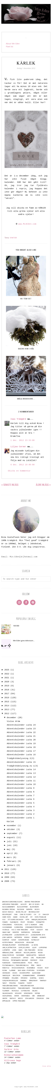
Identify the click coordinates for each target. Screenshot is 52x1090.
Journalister (7, 935)
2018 (6, 690)
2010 (6, 873)
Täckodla (15, 991)
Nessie (40, 952)
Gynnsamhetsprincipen (33, 927)
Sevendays (6, 973)
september (12, 833)
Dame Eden (6, 917)
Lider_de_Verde (24, 947)
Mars (20, 950)
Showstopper (24, 973)
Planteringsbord (19, 963)
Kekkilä (26, 937)
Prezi (36, 963)
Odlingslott (16, 957)
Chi (35, 914)
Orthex (25, 957)
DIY (31, 917)
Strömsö (24, 978)
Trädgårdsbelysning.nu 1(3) (22, 766)
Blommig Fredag (8, 909)
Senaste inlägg (10, 484)
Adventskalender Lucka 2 (20, 814)
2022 (6, 674)
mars (9, 857)
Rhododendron (18, 968)
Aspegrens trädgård (10, 904)
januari (11, 865)
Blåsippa (29, 909)
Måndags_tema (7, 952)
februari (11, 861)
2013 (6, 710)
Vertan (37, 993)
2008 (6, 881)
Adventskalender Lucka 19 (21, 744)
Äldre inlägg (42, 484)
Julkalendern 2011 (22, 935)
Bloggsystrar (22, 907)
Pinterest (33, 960)
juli (9, 841)
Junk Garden (7, 937)
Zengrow (40, 998)
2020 (6, 682)
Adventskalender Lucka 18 (21, 747)
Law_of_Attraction (9, 947)
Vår (33, 996)
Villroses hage (12, 1060)
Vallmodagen (7, 993)
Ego (3, 919)
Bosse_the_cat (21, 912)
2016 (6, 698)
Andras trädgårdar (32, 902)
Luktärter (6, 950)
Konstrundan (23, 940)
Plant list (9, 46)
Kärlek (10, 822)
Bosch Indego (7, 912)
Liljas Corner (18, 447)
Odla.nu (5, 957)
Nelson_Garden (30, 952)
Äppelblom (6, 1001)
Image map (6, 932)
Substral (33, 978)
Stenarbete (41, 975)
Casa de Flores (25, 914)
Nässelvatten (31, 955)
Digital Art (24, 917)
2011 (6, 869)
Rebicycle (5, 968)
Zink (47, 998)
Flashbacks (14, 922)
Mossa (40, 950)
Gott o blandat (31, 924)
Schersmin (41, 970)
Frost (23, 922)
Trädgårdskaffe (24, 988)
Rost (47, 968)
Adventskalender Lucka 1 (20, 818)
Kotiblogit (35, 940)
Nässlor (42, 955)
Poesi (30, 963)
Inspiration (25, 932)
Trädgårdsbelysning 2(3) (20, 758)
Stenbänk (5, 978)
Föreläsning (7, 924)
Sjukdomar (36, 973)
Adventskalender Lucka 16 (21, 755)
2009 (6, 877)
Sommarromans (29, 975)
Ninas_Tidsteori (8, 955)
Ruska (4, 970)
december (11, 718)
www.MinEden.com (27, 224)
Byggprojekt (7, 914)
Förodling (18, 924)
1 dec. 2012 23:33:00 (23, 440)
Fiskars (5, 922)
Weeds (20, 998)
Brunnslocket (34, 912)
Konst (13, 940)
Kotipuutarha (7, 942)
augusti (11, 837)
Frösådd (30, 922)
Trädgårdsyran (38, 988)
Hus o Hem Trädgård (19, 930)
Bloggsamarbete (8, 907)
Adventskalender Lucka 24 (21, 725)
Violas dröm (13, 721)
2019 (6, 686)
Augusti (24, 904)
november (11, 826)
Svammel (23, 980)
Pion (41, 960)
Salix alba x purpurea (26, 970)
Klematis (43, 937)
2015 (6, 702)
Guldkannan (7, 927)
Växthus (13, 998)
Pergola (5, 960)
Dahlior (46, 914)
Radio (39, 965)
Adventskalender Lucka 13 (21, 773)
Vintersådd (25, 996)
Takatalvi (43, 980)
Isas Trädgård (18, 419)
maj (8, 849)
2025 (6, 670)
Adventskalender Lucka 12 (21, 777)
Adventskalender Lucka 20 (21, 740)
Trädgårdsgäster (9, 988)
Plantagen (6, 963)
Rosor (40, 968)
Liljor (34, 947)
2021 (6, 678)
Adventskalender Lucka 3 (20, 810)
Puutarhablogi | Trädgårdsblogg (15, 965)
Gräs (41, 924)
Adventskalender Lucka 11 (21, 781)
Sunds (41, 978)
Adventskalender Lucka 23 (21, 729)
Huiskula (5, 930)
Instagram (36, 932)
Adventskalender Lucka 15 (21, 762)
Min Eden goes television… (24, 640)
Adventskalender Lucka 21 (21, 736)
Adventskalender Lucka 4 (20, 807)
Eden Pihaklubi (40, 917)
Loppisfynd (43, 947)
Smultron (16, 975)
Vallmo (34, 991)
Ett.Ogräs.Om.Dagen (15, 919)
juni (9, 845)
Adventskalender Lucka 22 (21, 732)
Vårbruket (41, 996)
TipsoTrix (12, 983)
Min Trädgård (30, 950)
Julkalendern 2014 (38, 935)
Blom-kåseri (34, 907)
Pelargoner (40, 957)
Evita (27, 919)
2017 (6, 694)
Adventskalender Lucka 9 (20, 788)
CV (39, 914)
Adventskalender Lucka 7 (20, 796)
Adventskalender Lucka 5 (20, 803)
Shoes (14, 973)
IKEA (46, 930)
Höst (32, 930)
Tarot (4, 983)
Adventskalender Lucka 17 (21, 751)
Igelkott (40, 930)
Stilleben (15, 978)
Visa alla (46, 1066)
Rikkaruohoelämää (13, 1055)
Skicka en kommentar (19, 471)
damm (15, 917)
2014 (6, 706)
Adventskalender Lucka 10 (21, 784)
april (10, 853)
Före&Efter (40, 922)
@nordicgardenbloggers (12, 902)
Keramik (34, 937)
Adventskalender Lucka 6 (20, 799)
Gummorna (18, 927)
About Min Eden (13, 43)
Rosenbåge (31, 968)
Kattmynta (18, 937)
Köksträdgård (23, 945)
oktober (11, 829)
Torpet (29, 983)
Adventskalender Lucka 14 (21, 769)
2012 (6, 714)
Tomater (21, 983)
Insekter (16, 932)
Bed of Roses (34, 904)
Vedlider (18, 993)
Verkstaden (28, 993)
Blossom (20, 909)
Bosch (37, 909)
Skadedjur (6, 975)
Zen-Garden (29, 998)
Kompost (5, 940)
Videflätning (7, 996)
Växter (4, 998)
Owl (32, 957)
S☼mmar (12, 970)
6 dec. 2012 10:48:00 (23, 465)
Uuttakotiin (25, 991)
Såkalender (33, 980)
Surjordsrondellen (10, 980)
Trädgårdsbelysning (10, 985)
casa (15, 914)
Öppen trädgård (19, 1001)
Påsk (32, 965)
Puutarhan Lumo (12, 1038)
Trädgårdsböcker (27, 985)
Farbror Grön (11, 1049)
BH (43, 904)
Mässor (18, 952)
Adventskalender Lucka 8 (20, 792)
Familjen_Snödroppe (39, 919)
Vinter (13, 237)
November (20, 955)
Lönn (14, 950)
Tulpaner (5, 991)
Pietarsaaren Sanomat (19, 960)
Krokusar (30, 942)
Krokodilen (19, 942)
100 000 (16, 625)
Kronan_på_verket (9, 945)
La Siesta (34, 945)
